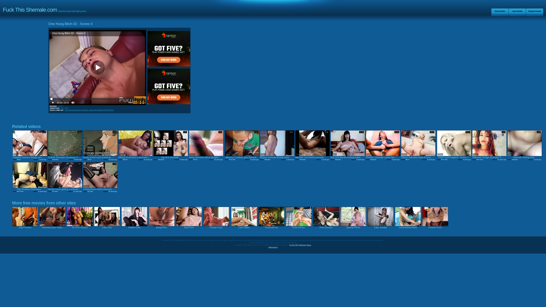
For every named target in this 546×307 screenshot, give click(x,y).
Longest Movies (534, 11)
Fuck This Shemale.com (30, 10)
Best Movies (500, 11)
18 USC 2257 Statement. (297, 245)
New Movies (517, 11)
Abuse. (309, 245)
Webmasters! (273, 247)
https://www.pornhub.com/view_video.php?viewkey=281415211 (89, 110)
